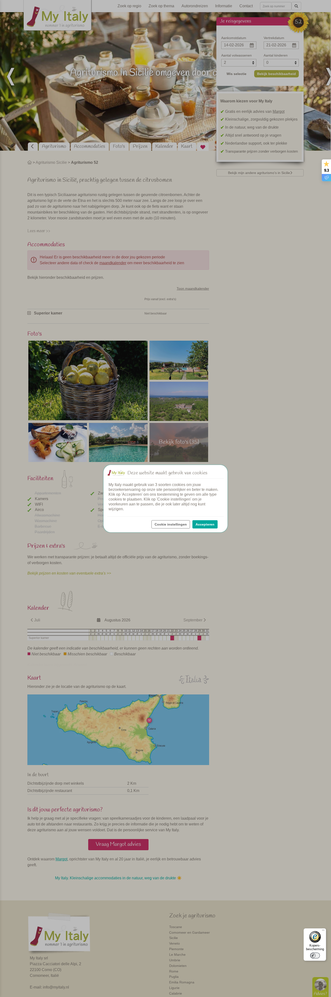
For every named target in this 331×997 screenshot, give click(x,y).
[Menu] (323, 931)
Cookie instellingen (171, 524)
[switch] (315, 955)
